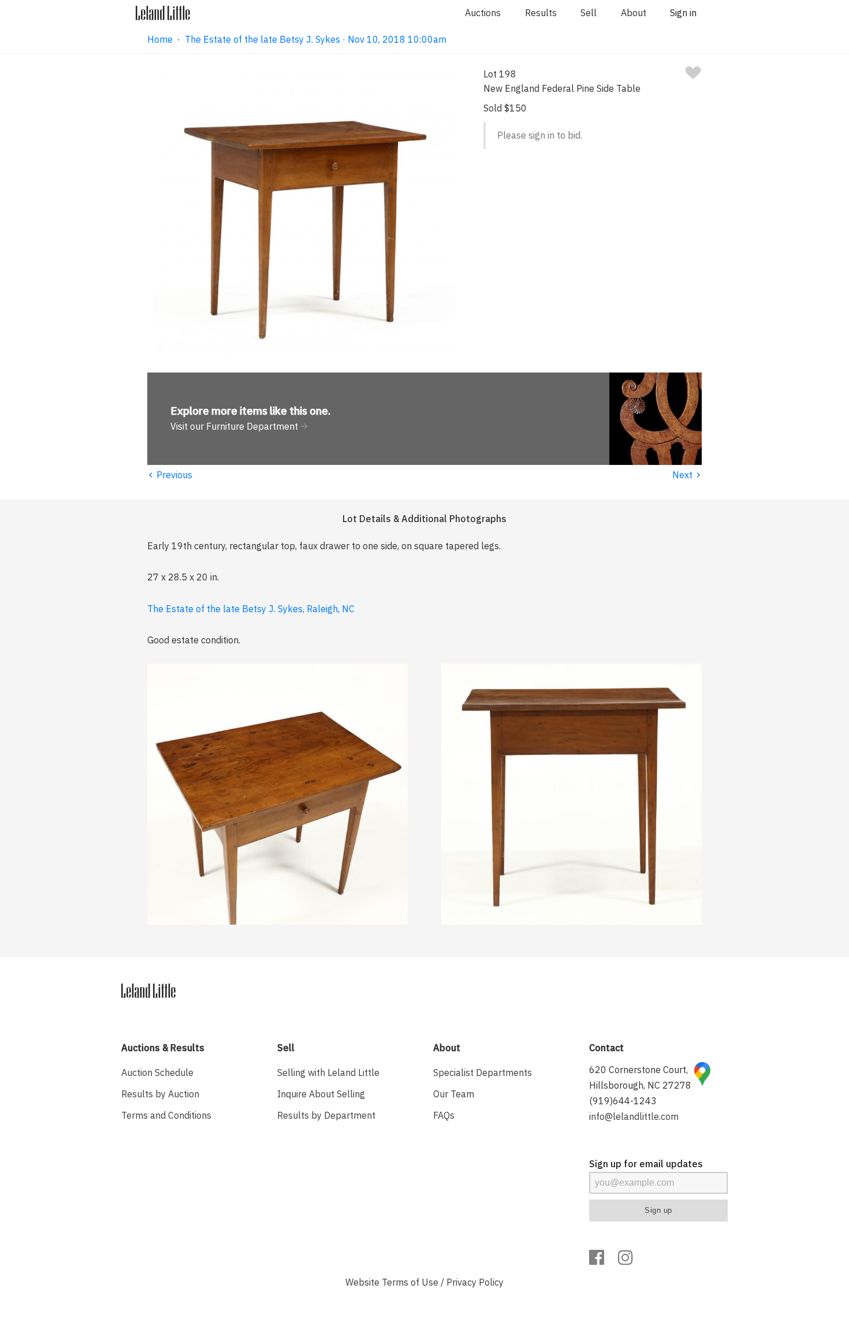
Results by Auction (160, 1094)
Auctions (483, 12)
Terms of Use (410, 1282)
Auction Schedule (157, 1072)
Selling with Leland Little (328, 1072)
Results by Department (326, 1115)
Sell (588, 12)
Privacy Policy (475, 1282)
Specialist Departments (482, 1072)
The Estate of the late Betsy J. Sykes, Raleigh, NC (251, 609)
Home (160, 39)
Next (687, 475)
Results (541, 12)
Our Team (453, 1094)
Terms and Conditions (166, 1115)
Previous (169, 475)
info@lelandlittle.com (634, 1116)
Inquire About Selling (321, 1094)
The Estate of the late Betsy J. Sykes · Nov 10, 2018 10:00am (315, 39)
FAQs (444, 1115)
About (633, 12)
